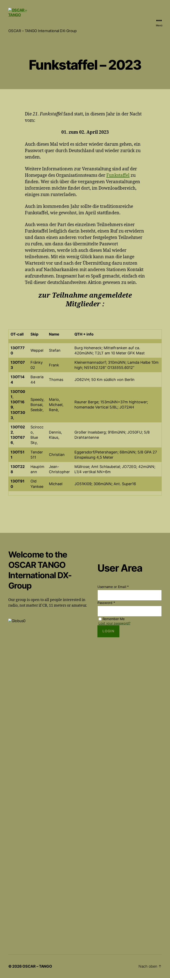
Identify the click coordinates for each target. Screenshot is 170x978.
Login (108, 631)
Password (106, 603)
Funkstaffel (118, 175)
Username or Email (113, 587)
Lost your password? (114, 623)
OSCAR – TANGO (37, 966)
